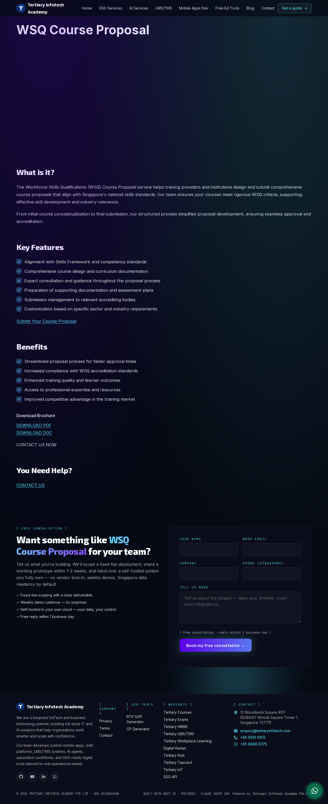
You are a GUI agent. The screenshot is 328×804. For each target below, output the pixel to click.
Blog (250, 8)
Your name (190, 539)
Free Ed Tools (227, 8)
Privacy (105, 721)
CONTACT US (30, 485)
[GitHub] (21, 776)
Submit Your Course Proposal (46, 321)
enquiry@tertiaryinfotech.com (265, 731)
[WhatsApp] (54, 776)
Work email (255, 539)
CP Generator (138, 729)
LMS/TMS (164, 8)
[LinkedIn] (43, 776)
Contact (267, 8)
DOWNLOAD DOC (34, 432)
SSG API (170, 777)
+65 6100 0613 (252, 737)
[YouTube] (32, 776)
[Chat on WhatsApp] (315, 791)
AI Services (138, 8)
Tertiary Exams (175, 719)
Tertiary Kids (174, 755)
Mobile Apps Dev (193, 8)
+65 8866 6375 (253, 744)
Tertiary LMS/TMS (178, 734)
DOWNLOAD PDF (34, 425)
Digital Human (174, 748)
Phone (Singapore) (263, 563)
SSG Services (110, 8)
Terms (104, 728)
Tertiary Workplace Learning (187, 741)
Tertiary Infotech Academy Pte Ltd (282, 794)
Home (87, 8)
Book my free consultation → (215, 645)
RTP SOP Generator (135, 719)
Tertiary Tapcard (177, 762)
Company (188, 563)
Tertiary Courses (177, 712)
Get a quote (294, 8)
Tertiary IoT (173, 769)
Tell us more (194, 587)
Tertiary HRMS (175, 726)
